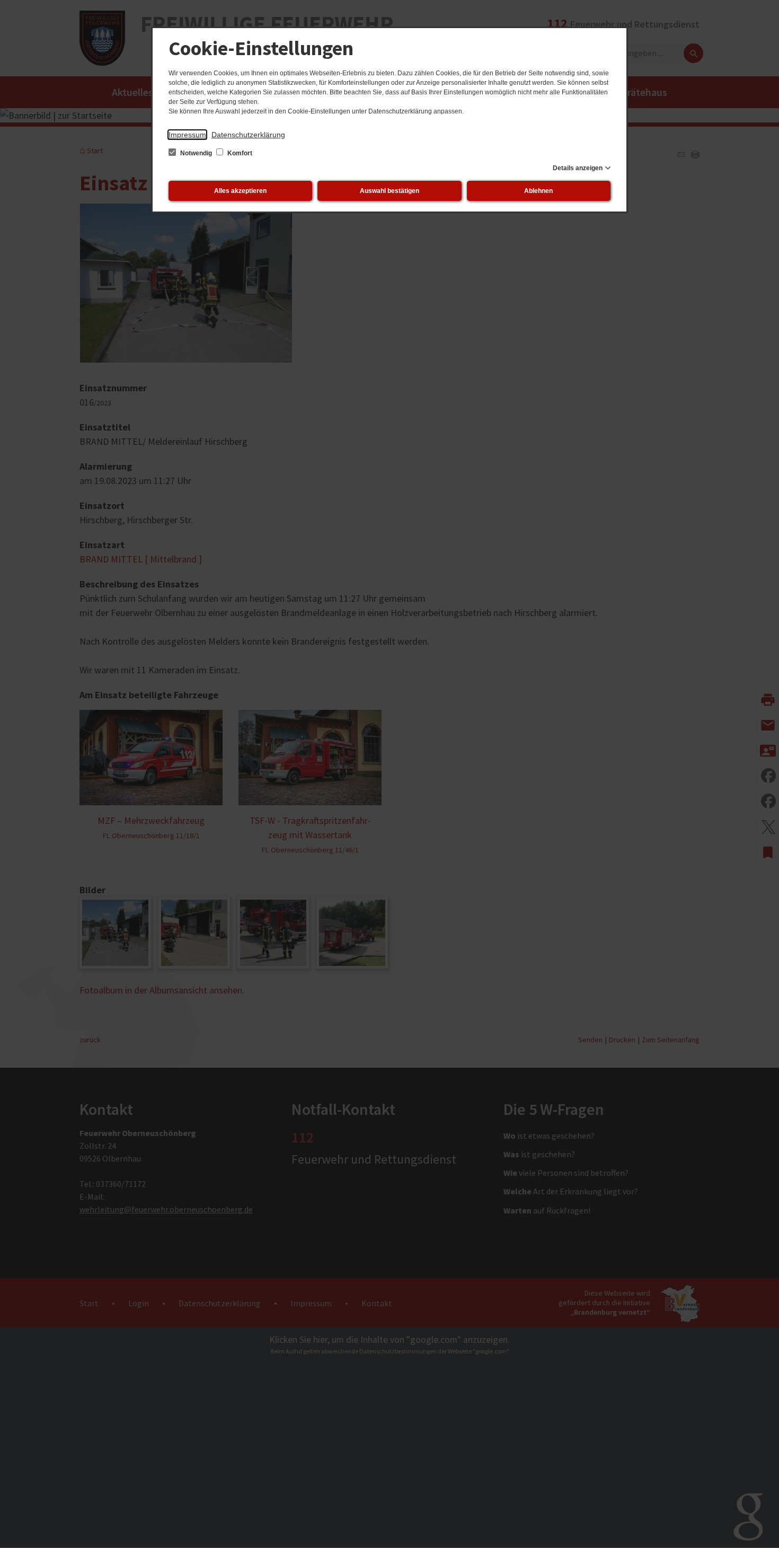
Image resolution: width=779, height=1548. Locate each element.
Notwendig (196, 153)
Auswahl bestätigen (389, 191)
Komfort (239, 153)
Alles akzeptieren (240, 191)
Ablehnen (538, 191)
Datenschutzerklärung (248, 134)
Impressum (187, 134)
